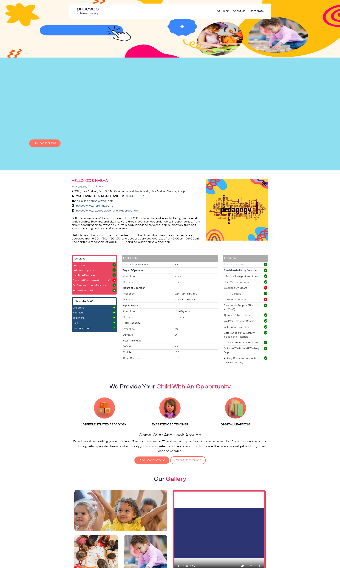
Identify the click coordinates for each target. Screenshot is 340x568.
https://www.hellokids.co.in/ (95, 205)
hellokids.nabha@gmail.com (95, 201)
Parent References (188, 460)
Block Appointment (152, 460)
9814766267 (135, 196)
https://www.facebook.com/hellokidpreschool (107, 210)
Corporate (257, 11)
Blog (226, 11)
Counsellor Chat (45, 143)
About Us (239, 11)
